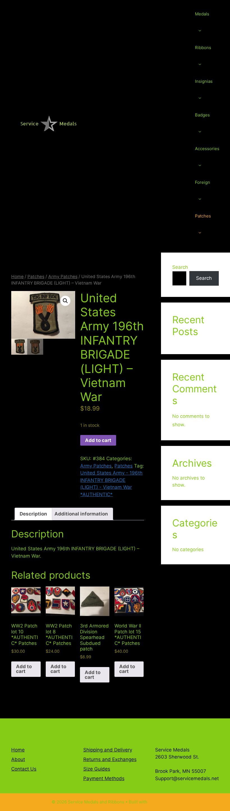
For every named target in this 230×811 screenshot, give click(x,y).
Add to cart (98, 440)
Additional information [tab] (81, 514)
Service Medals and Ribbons (140, 123)
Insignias (204, 81)
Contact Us (23, 769)
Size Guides (96, 769)
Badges (202, 115)
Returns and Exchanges (110, 759)
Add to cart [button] (24, 669)
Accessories (207, 148)
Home (17, 276)
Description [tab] (33, 514)
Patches (203, 216)
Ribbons (203, 47)
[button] (65, 301)
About (18, 759)
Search (180, 267)
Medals (202, 14)
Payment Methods (104, 778)
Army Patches (62, 276)
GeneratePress (163, 802)
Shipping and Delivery (107, 750)
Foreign (202, 182)
